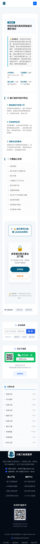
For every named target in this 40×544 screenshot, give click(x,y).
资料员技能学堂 (29, 486)
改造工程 (29, 310)
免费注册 (20, 276)
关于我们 (6, 542)
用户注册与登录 (29, 481)
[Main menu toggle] (35, 3)
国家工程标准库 (11, 491)
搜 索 (30, 331)
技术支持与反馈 (29, 491)
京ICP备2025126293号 (21, 538)
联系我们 (15, 542)
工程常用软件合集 (12, 496)
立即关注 (20, 374)
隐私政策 (25, 542)
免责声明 (34, 542)
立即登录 (20, 269)
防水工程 (31, 337)
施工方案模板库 (11, 481)
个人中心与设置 (29, 496)
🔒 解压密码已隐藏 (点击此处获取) (20, 230)
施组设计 (17, 337)
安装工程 (19, 310)
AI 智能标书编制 (11, 486)
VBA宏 (24, 337)
